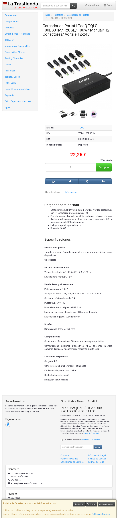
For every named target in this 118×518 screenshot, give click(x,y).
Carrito (109, 5)
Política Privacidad (69, 458)
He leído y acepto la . (82, 440)
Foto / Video (10, 83)
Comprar (103, 167)
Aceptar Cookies (106, 504)
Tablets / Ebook (12, 77)
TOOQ (81, 127)
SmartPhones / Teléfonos (17, 34)
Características (52, 192)
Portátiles (9, 27)
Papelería (9, 95)
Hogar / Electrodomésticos (18, 89)
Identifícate (93, 5)
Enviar (97, 447)
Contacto (65, 455)
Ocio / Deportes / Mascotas (18, 101)
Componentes (12, 21)
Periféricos (10, 70)
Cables (8, 64)
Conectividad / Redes (15, 52)
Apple (7, 107)
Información (71, 192)
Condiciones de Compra (72, 462)
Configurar (79, 504)
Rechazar (91, 504)
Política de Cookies (101, 514)
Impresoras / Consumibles (17, 46)
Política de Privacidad (91, 433)
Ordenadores (11, 15)
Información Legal (97, 455)
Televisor (9, 40)
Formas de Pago (96, 462)
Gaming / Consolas (14, 58)
